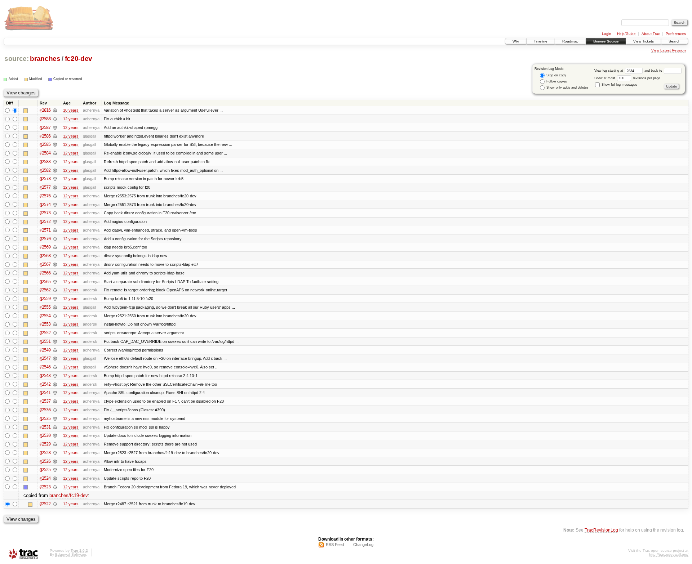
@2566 (45, 273)
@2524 (45, 478)
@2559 (45, 298)
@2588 (45, 118)
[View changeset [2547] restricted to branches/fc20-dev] (55, 358)
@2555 (45, 307)
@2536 (45, 409)
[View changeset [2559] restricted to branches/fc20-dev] (55, 298)
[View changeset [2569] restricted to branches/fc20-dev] (55, 247)
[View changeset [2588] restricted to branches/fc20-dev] (55, 118)
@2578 (45, 178)
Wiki (516, 41)
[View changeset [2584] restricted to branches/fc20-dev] (55, 153)
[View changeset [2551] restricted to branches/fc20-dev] (55, 341)
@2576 (45, 195)
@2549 (45, 350)
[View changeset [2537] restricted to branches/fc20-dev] (55, 401)
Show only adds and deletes (567, 87)
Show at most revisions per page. (627, 78)
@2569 (45, 247)
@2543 (45, 375)
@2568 (45, 255)
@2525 (45, 469)
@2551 (45, 341)
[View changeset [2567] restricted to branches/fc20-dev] (55, 264)
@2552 (45, 332)
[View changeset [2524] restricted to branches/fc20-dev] (55, 478)
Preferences (676, 34)
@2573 (45, 212)
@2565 (45, 281)
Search (674, 41)
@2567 (45, 264)
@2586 (45, 136)
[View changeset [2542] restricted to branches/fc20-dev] (55, 384)
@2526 (45, 461)
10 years (71, 110)
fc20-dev (78, 58)
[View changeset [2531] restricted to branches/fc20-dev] (55, 427)
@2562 (45, 289)
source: (16, 58)
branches (45, 58)
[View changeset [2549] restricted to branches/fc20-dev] (55, 350)
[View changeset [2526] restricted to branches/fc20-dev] (55, 461)
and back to (653, 70)
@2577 (45, 187)
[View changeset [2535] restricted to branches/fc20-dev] (55, 418)
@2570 (45, 238)
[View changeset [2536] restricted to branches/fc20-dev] (55, 409)
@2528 (45, 452)
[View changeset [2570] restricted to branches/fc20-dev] (55, 238)
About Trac (651, 34)
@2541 (45, 392)
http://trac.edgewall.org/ (668, 554)
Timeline (540, 41)
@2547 (45, 358)
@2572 (45, 221)
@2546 (45, 367)
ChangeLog (363, 544)
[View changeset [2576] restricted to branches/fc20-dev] (55, 195)
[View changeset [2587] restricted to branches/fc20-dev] (55, 127)
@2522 (45, 503)
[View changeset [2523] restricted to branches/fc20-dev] (55, 486)
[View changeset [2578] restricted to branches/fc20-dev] (55, 178)
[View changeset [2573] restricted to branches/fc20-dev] (55, 212)
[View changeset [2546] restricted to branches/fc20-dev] (55, 367)
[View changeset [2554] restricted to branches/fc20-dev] (55, 315)
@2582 (45, 170)
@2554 (45, 315)
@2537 (45, 401)
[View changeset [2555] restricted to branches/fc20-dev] (55, 307)
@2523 (45, 486)
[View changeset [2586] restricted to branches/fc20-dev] (55, 136)
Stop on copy (555, 75)
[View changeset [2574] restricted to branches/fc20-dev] (55, 204)
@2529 (45, 444)
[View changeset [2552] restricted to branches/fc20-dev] (55, 332)
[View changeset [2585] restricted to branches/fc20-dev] (55, 144)
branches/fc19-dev (68, 495)
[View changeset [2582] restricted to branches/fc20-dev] (55, 170)
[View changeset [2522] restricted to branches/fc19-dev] (55, 503)
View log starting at (609, 70)
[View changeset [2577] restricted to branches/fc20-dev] (55, 187)
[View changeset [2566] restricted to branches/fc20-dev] (55, 273)
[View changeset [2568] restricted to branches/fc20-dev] (55, 255)
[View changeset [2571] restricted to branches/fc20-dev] (55, 230)
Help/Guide (626, 34)
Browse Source (605, 41)
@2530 (45, 435)
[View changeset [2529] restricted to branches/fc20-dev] (55, 444)
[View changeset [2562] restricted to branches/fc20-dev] (55, 289)
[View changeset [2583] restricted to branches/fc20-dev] (55, 161)
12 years (71, 119)
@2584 (45, 153)
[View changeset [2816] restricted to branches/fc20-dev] (55, 110)
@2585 (45, 144)
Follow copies (556, 81)
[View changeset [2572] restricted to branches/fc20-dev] (55, 221)
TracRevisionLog (601, 530)
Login (606, 34)
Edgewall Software (70, 554)
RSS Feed (335, 544)
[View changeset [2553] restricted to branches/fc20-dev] (55, 324)
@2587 (45, 127)
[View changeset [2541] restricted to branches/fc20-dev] (55, 392)
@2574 (45, 204)
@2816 (45, 110)
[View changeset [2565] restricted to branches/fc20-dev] (55, 281)
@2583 (45, 161)
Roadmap (570, 41)
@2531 (45, 427)
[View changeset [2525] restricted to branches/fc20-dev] (55, 469)
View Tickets (643, 41)
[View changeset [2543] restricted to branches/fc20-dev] (55, 375)
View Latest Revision (668, 50)
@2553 (45, 324)
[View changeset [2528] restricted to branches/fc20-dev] (55, 452)
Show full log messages (618, 84)
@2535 (45, 418)
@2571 (45, 230)
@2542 (45, 384)
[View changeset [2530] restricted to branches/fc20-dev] (55, 435)
